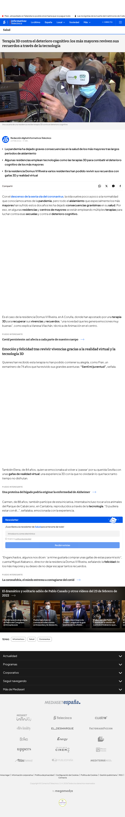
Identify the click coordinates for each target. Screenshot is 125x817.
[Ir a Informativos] (18, 22)
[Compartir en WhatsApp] (99, 186)
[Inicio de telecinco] (4, 22)
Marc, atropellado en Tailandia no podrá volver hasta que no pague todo (38, 16)
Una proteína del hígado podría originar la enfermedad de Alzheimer (46, 492)
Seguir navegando (15, 681)
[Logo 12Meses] (101, 750)
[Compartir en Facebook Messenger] (113, 186)
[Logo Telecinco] (62, 718)
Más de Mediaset (14, 689)
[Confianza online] (62, 805)
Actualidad (10, 656)
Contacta (62, 777)
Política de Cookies (89, 775)
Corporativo (11, 672)
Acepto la (19, 539)
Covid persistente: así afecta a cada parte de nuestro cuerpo (40, 339)
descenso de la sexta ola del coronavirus (37, 196)
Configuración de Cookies (67, 775)
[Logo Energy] (62, 739)
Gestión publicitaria (108, 775)
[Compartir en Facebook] (120, 186)
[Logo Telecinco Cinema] (62, 750)
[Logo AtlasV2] (24, 760)
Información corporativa (22, 775)
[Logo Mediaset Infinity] (24, 718)
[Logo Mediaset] (62, 704)
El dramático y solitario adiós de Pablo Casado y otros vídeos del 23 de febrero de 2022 (59, 593)
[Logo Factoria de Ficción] (101, 728)
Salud (6, 30)
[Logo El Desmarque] (62, 728)
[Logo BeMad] (101, 739)
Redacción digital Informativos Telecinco (31, 138)
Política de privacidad (44, 775)
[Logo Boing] (24, 739)
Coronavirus (44, 639)
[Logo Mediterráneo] (101, 760)
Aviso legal (5, 775)
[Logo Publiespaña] (62, 760)
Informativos (18, 639)
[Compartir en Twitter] (106, 186)
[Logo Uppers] (24, 749)
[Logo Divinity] (24, 728)
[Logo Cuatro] (101, 718)
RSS (121, 775)
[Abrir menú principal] (120, 22)
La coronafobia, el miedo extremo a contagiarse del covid (38, 580)
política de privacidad (23, 539)
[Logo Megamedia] (64, 791)
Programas (10, 664)
